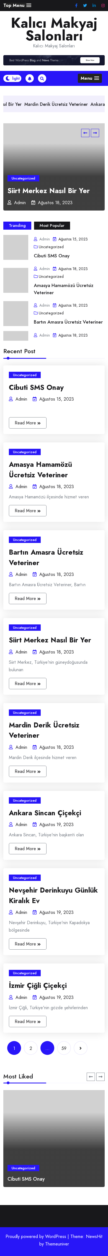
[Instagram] (103, 5)
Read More (26, 423)
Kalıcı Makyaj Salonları (54, 29)
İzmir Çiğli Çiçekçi (38, 985)
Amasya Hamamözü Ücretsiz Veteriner (63, 289)
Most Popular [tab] (52, 225)
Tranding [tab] (17, 225)
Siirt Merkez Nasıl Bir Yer (48, 191)
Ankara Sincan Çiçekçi (45, 813)
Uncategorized (23, 178)
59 (63, 1048)
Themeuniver (57, 1244)
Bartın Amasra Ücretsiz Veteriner (68, 322)
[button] (17, 5)
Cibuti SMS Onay (52, 255)
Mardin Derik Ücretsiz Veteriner (42, 104)
